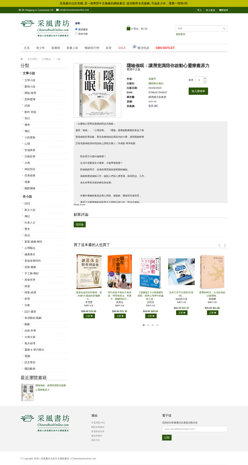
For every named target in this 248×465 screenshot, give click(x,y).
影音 (109, 47)
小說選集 (30, 137)
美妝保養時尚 (33, 260)
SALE (122, 47)
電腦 (27, 356)
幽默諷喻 (30, 188)
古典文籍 (30, 336)
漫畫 (27, 181)
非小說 (27, 196)
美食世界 (30, 279)
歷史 (27, 228)
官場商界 (30, 150)
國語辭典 (30, 368)
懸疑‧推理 (30, 92)
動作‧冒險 (30, 111)
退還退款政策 (97, 431)
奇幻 (27, 118)
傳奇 (27, 124)
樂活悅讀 (143, 47)
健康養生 (30, 254)
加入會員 (210, 10)
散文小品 (30, 209)
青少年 (40, 47)
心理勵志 (30, 247)
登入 (199, 10)
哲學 (27, 298)
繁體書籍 (83, 29)
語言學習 (30, 362)
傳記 (27, 131)
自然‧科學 (30, 330)
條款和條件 (96, 435)
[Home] (22, 59)
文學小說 (29, 73)
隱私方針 (95, 440)
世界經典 (30, 175)
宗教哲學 (30, 156)
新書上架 (72, 47)
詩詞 (27, 203)
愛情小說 (30, 86)
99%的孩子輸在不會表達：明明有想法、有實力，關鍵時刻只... (119, 295)
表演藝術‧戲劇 (33, 317)
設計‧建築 (30, 311)
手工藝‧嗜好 (32, 273)
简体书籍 (83, 34)
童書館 (55, 47)
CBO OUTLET (165, 47)
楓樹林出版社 (156, 83)
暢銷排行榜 (92, 47)
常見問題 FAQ (98, 422)
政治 (27, 235)
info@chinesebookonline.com (74, 10)
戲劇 (27, 324)
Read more (79, 204)
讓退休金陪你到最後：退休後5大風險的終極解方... (89, 295)
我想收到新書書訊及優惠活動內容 (180, 422)
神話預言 (30, 169)
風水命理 (30, 343)
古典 (27, 162)
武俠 (27, 105)
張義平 (152, 78)
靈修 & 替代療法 (34, 349)
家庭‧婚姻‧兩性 (33, 241)
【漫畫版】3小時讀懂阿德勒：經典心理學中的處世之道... (151, 295)
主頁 (27, 47)
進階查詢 (180, 34)
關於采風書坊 (97, 427)
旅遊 (27, 286)
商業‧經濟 (30, 292)
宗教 (27, 305)
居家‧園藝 (30, 267)
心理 (27, 143)
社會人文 (30, 222)
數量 (191, 80)
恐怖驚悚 (30, 99)
